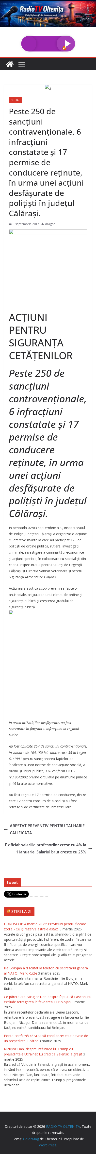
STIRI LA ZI (21, 911)
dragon (50, 224)
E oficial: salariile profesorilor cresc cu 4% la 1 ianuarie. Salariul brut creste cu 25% (45, 848)
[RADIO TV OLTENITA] (48, 3)
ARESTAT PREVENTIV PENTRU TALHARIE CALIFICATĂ (47, 829)
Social (15, 100)
